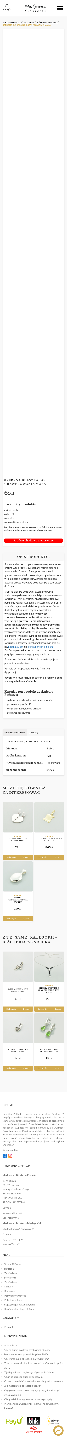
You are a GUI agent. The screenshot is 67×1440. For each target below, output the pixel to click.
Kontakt (8, 1286)
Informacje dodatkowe (14, 732)
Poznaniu (9, 1327)
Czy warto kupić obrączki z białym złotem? (26, 1358)
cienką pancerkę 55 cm (40, 646)
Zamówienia (10, 1273)
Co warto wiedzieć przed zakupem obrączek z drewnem (33, 1381)
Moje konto (10, 1277)
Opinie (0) (33, 732)
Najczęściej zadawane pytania (19, 1304)
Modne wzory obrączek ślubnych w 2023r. (26, 1354)
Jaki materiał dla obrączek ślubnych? (23, 1385)
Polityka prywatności (15, 1295)
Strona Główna (12, 1264)
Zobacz (26, 857)
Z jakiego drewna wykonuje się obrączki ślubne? (29, 1372)
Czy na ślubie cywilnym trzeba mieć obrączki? (28, 1349)
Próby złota (10, 1345)
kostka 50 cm (15, 646)
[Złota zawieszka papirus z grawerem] (49, 817)
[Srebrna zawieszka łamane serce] (18, 817)
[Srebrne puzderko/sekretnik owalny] (18, 876)
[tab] (15, 732)
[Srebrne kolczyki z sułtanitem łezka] (49, 1028)
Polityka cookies (13, 1300)
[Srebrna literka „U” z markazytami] (18, 1028)
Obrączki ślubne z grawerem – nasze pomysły (28, 1399)
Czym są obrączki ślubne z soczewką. (23, 1376)
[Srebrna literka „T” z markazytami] (18, 967)
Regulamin (9, 1290)
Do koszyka (11, 857)
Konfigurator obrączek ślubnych (21, 1309)
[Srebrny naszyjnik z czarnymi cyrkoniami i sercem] (49, 967)
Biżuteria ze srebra (27, 942)
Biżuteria (9, 1268)
